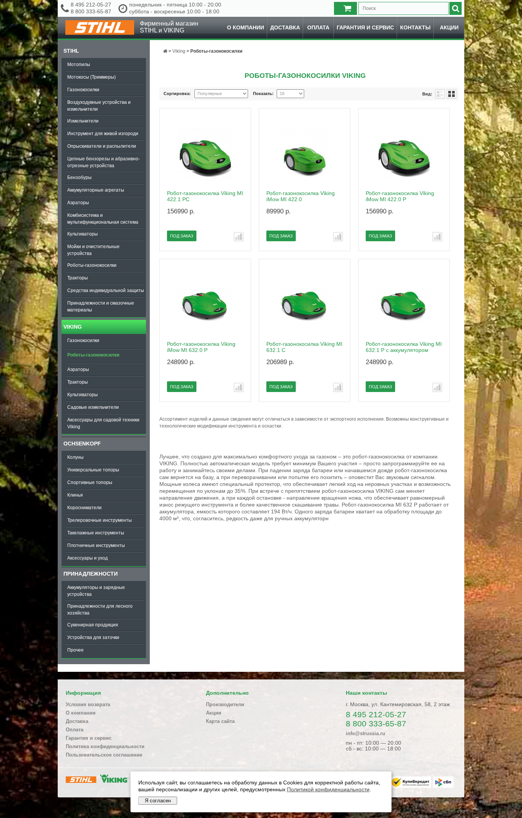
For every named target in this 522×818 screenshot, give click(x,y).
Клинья (75, 495)
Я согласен (158, 800)
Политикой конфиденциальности (328, 789)
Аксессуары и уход (87, 558)
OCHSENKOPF (82, 443)
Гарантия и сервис (365, 27)
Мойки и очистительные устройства (93, 250)
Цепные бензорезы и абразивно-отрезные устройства (103, 162)
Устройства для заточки (93, 637)
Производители (225, 704)
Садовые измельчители (93, 407)
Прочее (75, 650)
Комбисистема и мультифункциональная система (102, 219)
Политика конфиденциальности (105, 746)
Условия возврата (88, 704)
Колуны (75, 457)
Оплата (318, 27)
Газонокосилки (83, 89)
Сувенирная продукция (92, 625)
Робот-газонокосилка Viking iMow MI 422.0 (300, 196)
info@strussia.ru (365, 733)
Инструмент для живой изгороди (102, 133)
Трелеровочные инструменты (99, 520)
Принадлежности (90, 574)
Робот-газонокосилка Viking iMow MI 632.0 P (201, 347)
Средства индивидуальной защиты (105, 290)
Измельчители (83, 121)
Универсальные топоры (93, 470)
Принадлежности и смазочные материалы (100, 306)
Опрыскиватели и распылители (101, 146)
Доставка (285, 27)
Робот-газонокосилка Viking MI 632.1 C (304, 347)
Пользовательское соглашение (104, 755)
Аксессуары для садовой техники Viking (103, 423)
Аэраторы (78, 202)
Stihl (71, 51)
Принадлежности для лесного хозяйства (100, 609)
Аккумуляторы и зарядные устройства (96, 591)
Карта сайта (220, 721)
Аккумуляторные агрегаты (95, 190)
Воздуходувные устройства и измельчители (99, 106)
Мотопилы (78, 64)
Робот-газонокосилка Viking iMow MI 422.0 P (400, 196)
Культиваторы (82, 234)
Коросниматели (84, 507)
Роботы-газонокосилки (92, 265)
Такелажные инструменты (95, 533)
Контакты (415, 27)
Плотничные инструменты (96, 545)
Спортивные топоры (89, 482)
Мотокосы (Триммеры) (91, 77)
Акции (449, 27)
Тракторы (77, 278)
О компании (245, 27)
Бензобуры (79, 177)
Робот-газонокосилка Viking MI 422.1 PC (205, 196)
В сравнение (238, 236)
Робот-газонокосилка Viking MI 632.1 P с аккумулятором (404, 347)
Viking (72, 327)
